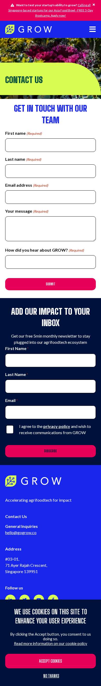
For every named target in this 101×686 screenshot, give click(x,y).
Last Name (16, 374)
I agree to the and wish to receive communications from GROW (55, 429)
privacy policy (56, 426)
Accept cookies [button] (50, 660)
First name (23, 133)
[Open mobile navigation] (92, 29)
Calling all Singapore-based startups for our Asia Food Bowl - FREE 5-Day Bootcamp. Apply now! (50, 10)
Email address (26, 185)
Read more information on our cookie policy (50, 643)
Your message (26, 211)
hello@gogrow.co (21, 532)
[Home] (28, 29)
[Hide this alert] (94, 4)
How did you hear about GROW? (44, 249)
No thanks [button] (51, 676)
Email (11, 400)
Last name (23, 159)
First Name (16, 348)
